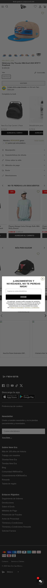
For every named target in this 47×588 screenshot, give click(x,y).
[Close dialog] (42, 278)
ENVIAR (23, 297)
